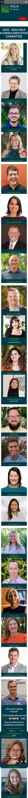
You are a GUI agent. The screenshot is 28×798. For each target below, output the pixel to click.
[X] (14, 761)
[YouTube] (22, 761)
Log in (23, 18)
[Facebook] (11, 761)
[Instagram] (25, 761)
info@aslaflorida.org (10, 757)
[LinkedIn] (18, 761)
